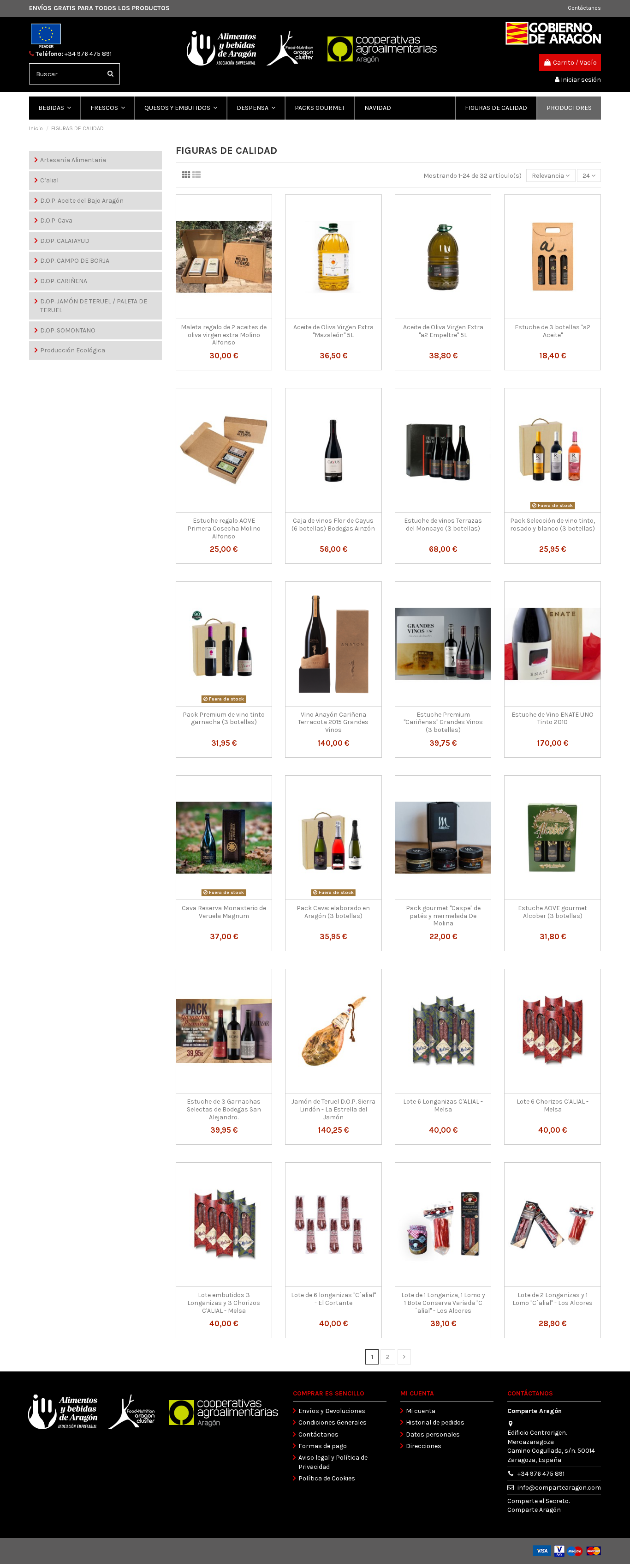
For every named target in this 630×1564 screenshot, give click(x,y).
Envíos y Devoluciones (331, 1411)
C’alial (49, 180)
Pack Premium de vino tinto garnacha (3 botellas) (224, 718)
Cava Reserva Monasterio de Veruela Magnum (224, 912)
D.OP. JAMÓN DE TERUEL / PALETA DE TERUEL (93, 305)
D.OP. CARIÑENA (63, 281)
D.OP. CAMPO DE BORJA (74, 261)
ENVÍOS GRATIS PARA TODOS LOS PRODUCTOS (99, 8)
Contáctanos (584, 8)
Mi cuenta (420, 1411)
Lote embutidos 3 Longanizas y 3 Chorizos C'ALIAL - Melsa (223, 1303)
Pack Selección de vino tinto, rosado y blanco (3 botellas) (552, 524)
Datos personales (433, 1434)
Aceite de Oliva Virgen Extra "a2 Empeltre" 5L (443, 331)
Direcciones (423, 1446)
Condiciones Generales (332, 1422)
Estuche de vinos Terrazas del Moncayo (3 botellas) (443, 524)
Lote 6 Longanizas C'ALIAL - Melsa (443, 1105)
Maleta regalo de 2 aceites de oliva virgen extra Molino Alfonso (224, 335)
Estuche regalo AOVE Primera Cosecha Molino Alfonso (224, 528)
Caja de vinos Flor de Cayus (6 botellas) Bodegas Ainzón (333, 524)
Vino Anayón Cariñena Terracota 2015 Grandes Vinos (333, 722)
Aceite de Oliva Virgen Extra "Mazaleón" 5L (333, 331)
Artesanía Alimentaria (73, 160)
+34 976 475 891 (88, 54)
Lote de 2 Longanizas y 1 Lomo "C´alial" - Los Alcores (552, 1299)
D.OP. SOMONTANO (67, 330)
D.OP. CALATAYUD (64, 241)
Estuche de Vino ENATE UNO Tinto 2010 (552, 718)
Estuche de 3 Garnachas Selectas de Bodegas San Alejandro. (224, 1109)
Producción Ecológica (72, 350)
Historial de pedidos (435, 1422)
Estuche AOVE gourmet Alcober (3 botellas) (552, 912)
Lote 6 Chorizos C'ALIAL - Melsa (552, 1105)
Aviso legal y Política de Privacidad (333, 1462)
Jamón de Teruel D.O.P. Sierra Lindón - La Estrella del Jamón (333, 1109)
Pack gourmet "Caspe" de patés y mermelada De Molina (443, 916)
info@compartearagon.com (559, 1488)
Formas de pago (322, 1446)
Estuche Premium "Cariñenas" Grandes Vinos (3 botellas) (443, 722)
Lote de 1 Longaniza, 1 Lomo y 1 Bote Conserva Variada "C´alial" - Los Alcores (443, 1303)
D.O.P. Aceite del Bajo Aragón (82, 201)
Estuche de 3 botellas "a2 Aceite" (552, 331)
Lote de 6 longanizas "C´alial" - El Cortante (333, 1299)
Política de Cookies (326, 1478)
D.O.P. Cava (56, 220)
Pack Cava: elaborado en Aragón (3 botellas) (333, 912)
